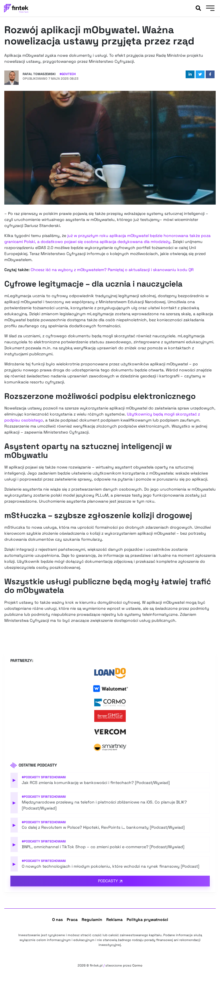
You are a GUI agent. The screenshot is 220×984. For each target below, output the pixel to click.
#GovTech (68, 74)
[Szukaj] (198, 8)
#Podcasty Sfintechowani (44, 777)
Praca (72, 919)
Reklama (114, 919)
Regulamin (92, 919)
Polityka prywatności (147, 919)
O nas (57, 919)
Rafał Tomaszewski (39, 74)
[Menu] (209, 9)
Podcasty (108, 880)
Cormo (137, 965)
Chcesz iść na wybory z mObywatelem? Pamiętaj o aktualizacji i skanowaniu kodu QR (112, 269)
